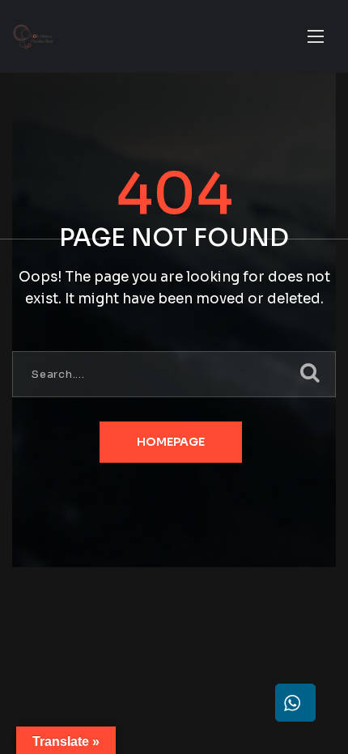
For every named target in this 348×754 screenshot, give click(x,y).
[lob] (33, 36)
